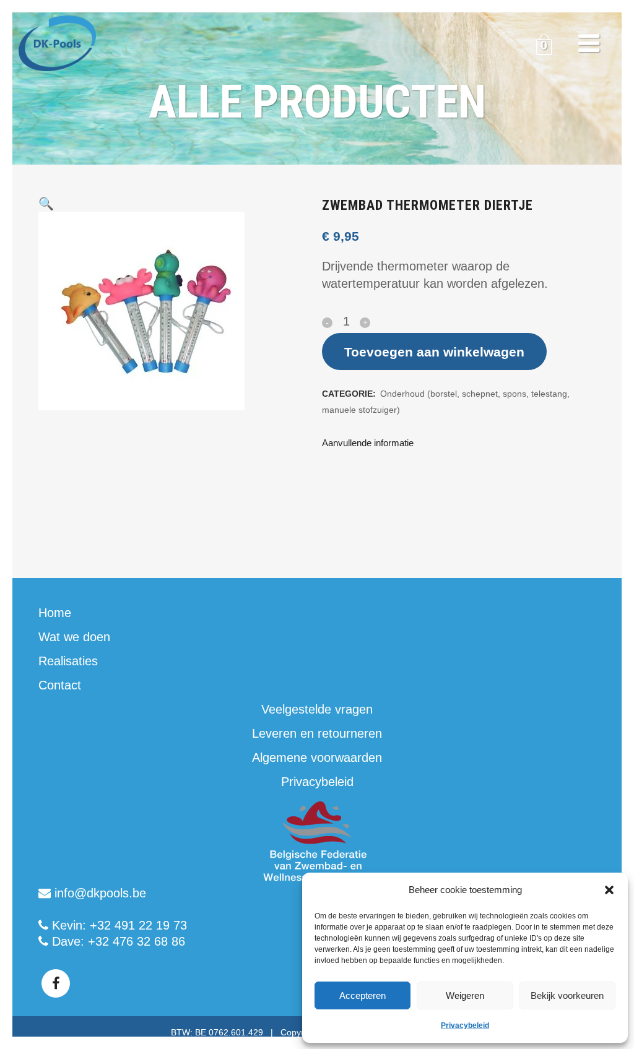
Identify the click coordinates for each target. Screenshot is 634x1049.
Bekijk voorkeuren (567, 995)
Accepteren (362, 995)
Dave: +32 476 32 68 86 (116, 941)
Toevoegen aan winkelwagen (434, 352)
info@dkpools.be (98, 893)
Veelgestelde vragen (317, 709)
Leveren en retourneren (317, 733)
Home (54, 612)
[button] (609, 890)
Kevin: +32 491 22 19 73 (117, 925)
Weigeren (465, 995)
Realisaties (68, 661)
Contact (59, 685)
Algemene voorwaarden (317, 757)
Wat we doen (74, 637)
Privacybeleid (465, 1025)
